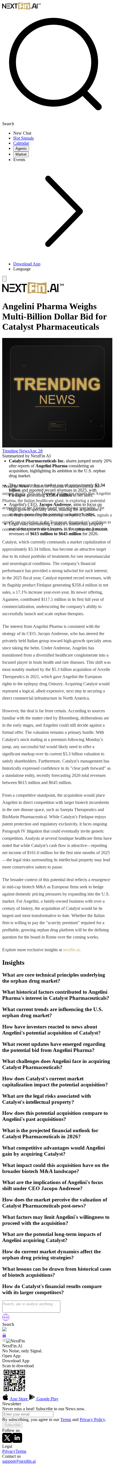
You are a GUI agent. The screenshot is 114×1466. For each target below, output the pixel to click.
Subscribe (12, 1425)
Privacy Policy (92, 1419)
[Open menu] (4, 279)
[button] (62, 268)
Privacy (8, 1451)
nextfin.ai (71, 949)
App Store (19, 1398)
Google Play (46, 1398)
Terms (65, 1419)
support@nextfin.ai (19, 1461)
